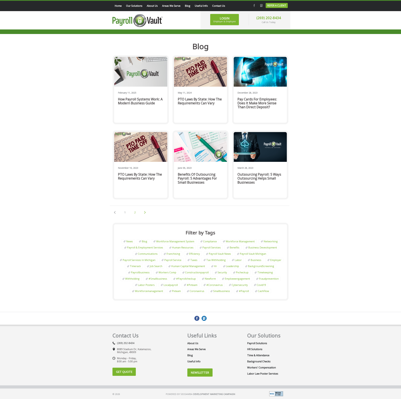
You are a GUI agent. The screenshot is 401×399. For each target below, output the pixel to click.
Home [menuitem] (118, 6)
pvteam (176, 291)
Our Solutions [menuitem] (134, 6)
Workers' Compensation (261, 367)
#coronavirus (214, 285)
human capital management (188, 266)
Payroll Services (211, 247)
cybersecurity (240, 285)
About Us (192, 343)
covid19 (261, 285)
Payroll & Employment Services (145, 247)
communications (148, 254)
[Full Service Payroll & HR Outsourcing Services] (137, 20)
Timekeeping (265, 272)
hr (215, 266)
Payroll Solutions (257, 343)
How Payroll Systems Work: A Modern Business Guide (140, 101)
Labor (238, 260)
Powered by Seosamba (200, 394)
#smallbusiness (157, 278)
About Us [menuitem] (152, 6)
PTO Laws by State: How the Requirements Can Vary (200, 101)
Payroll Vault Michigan (253, 254)
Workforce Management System (175, 241)
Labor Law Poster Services (262, 373)
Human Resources (182, 247)
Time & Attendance (258, 355)
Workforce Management (240, 241)
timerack (135, 266)
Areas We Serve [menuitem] (171, 6)
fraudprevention (269, 278)
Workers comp (167, 272)
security (222, 272)
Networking (271, 241)
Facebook (253, 5)
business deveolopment (262, 247)
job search (156, 266)
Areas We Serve (196, 349)
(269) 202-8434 (268, 18)
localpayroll (171, 285)
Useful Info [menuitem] (201, 6)
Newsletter (200, 372)
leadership (232, 266)
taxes (193, 260)
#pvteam (192, 285)
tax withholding (216, 260)
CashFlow (263, 291)
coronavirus (197, 291)
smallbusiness (221, 291)
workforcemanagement (149, 291)
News (129, 241)
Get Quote (124, 372)
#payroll (244, 291)
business (256, 260)
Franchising (173, 254)
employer (275, 260)
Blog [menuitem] (187, 6)
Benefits (234, 247)
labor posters (146, 285)
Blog (144, 241)
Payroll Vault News (220, 254)
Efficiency (194, 254)
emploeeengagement (237, 278)
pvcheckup (242, 272)
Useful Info (193, 361)
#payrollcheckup (186, 278)
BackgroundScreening (261, 266)
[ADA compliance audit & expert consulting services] (276, 393)
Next (145, 212)
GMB (260, 5)
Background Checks (259, 361)
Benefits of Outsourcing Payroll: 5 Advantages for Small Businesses (197, 178)
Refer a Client (276, 5)
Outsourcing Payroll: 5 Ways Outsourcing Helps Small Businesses (259, 178)
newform (210, 278)
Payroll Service (172, 260)
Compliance (210, 241)
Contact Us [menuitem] (218, 6)
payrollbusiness (140, 272)
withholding (132, 278)
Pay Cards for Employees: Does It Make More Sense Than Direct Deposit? (257, 103)
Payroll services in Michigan (139, 260)
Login (224, 19)
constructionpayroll (197, 272)
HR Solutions (254, 349)
